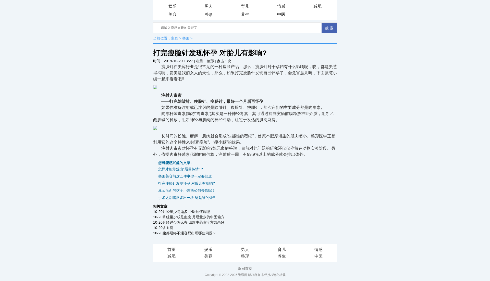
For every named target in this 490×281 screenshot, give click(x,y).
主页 (174, 38)
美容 (172, 14)
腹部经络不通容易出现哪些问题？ (189, 233)
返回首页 (245, 268)
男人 (209, 6)
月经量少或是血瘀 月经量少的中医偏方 (193, 217)
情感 (281, 6)
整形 (209, 14)
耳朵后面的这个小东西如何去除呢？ (186, 190)
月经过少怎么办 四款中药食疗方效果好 (193, 222)
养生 (245, 14)
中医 (281, 14)
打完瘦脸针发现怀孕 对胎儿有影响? (186, 183)
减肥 (317, 6)
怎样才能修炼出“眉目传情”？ (181, 169)
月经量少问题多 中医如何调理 (186, 212)
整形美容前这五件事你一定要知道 (185, 176)
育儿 (245, 6)
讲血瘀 (168, 228)
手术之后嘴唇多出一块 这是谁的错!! (186, 198)
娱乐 (172, 6)
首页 (171, 249)
